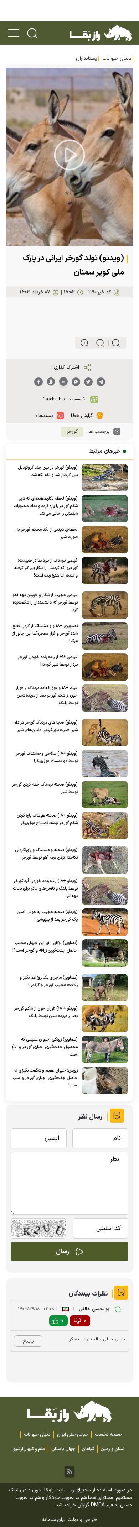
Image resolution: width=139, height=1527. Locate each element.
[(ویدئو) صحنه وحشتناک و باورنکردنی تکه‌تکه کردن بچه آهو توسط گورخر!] (103, 860)
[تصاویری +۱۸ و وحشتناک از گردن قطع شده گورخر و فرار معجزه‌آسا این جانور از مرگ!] (103, 636)
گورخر (72, 431)
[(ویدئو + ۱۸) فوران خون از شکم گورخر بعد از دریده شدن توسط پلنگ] (103, 1018)
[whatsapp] (76, 381)
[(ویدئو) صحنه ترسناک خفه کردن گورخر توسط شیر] (103, 794)
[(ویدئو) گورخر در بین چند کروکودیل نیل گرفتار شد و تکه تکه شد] (103, 477)
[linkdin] (63, 381)
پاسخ (28, 1341)
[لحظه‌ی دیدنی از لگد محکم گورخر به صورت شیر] (103, 539)
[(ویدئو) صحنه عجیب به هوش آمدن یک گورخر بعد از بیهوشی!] (103, 922)
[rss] (69, 1471)
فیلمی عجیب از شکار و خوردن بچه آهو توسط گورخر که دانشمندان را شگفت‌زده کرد (45, 602)
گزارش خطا (82, 415)
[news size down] (112, 343)
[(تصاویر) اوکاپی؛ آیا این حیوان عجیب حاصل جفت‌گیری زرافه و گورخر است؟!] (103, 953)
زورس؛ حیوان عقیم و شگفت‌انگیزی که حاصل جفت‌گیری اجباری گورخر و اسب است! (45, 1078)
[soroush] (51, 381)
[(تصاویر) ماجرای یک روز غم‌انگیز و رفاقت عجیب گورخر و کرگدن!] (103, 987)
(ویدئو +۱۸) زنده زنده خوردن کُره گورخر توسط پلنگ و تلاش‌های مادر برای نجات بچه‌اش (45, 888)
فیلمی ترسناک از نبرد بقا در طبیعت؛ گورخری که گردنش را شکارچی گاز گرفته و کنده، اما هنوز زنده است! (46, 568)
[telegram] (101, 381)
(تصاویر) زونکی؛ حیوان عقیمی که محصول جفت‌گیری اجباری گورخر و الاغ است (45, 1047)
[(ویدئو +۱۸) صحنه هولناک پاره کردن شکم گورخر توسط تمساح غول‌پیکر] (103, 825)
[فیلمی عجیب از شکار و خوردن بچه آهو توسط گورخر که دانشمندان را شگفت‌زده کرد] (103, 605)
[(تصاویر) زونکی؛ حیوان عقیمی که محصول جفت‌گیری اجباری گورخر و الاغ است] (103, 1049)
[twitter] (88, 381)
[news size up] (84, 343)
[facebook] (38, 381)
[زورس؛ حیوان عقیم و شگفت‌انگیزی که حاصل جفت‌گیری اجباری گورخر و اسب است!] (103, 1080)
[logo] (100, 33)
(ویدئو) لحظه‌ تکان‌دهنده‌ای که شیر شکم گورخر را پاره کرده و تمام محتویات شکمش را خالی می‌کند (46, 506)
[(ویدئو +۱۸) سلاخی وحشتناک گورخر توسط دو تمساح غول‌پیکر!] (103, 763)
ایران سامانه (54, 1519)
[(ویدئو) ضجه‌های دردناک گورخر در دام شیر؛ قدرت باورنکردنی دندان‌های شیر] (103, 732)
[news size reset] (97, 343)
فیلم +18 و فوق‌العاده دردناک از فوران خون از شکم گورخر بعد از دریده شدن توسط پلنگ (46, 695)
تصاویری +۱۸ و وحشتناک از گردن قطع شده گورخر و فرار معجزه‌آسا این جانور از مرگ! (45, 633)
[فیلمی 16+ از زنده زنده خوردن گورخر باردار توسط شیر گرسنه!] (103, 667)
